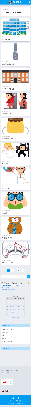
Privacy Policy (19, 401)
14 (18, 306)
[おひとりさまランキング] (5, 390)
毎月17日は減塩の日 (7, 341)
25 (10, 312)
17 (7, 309)
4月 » (17, 317)
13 (15, 306)
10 (7, 306)
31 (7, 315)
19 (13, 309)
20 (15, 309)
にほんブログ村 (5, 287)
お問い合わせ (12, 401)
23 (23, 309)
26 (13, 312)
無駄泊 (4, 335)
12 (13, 306)
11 (10, 306)
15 (20, 306)
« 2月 (13, 317)
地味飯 (4, 338)
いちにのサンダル (7, 329)
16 (23, 306)
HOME (16, 398)
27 (15, 312)
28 (18, 312)
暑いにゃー (5, 332)
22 (20, 309)
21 (18, 309)
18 (10, 309)
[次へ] (22, 270)
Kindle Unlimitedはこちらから (9, 289)
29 (20, 312)
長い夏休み (17, 2)
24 (7, 312)
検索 (28, 276)
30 (23, 312)
